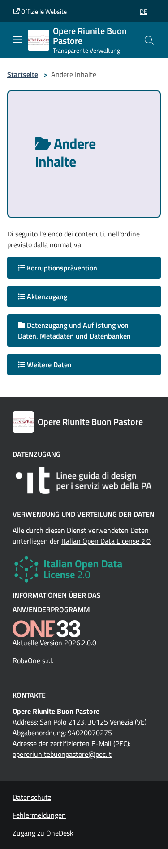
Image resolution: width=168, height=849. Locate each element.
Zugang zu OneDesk (43, 833)
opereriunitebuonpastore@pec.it (62, 754)
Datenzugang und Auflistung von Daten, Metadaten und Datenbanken (74, 330)
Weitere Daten (48, 364)
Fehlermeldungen (39, 815)
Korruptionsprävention (61, 267)
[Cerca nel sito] (149, 40)
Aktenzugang (46, 296)
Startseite (22, 74)
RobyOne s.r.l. (33, 660)
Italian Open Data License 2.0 (106, 541)
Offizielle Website (43, 11)
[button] (144, 11)
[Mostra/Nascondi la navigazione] (18, 39)
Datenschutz (32, 797)
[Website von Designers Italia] (84, 480)
